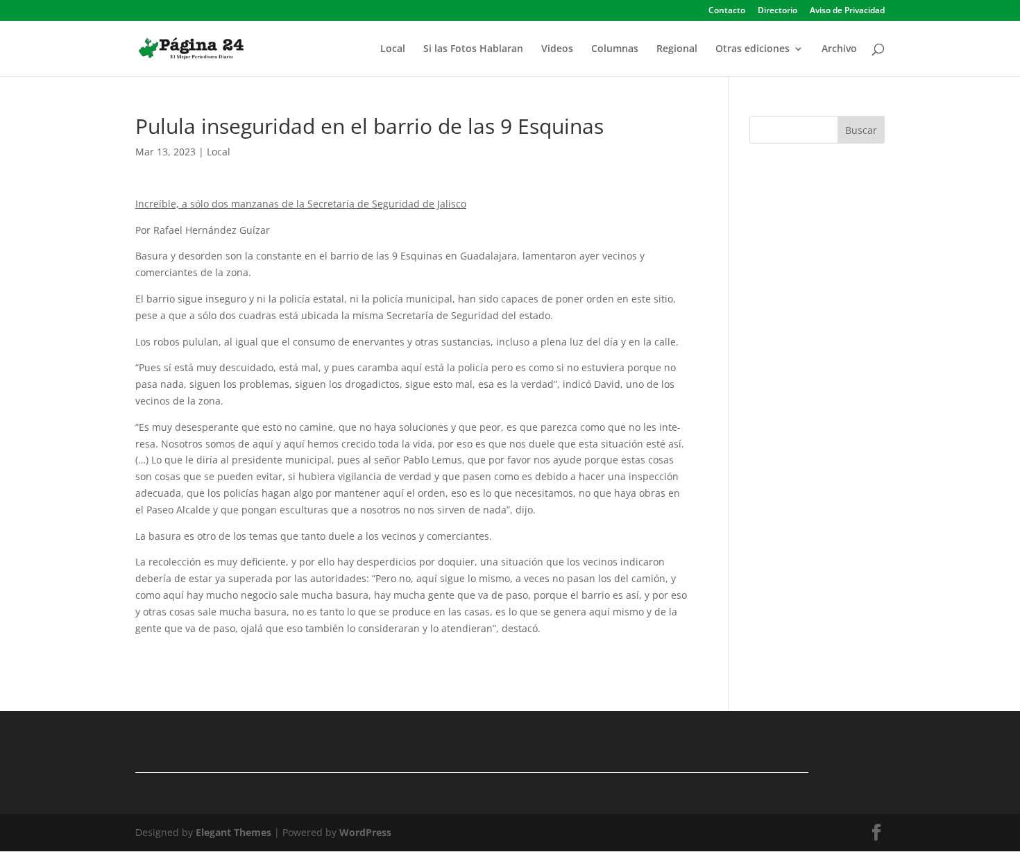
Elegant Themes (233, 832)
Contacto (726, 11)
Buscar (861, 130)
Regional (676, 49)
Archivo (839, 49)
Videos (557, 49)
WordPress (365, 832)
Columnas (614, 49)
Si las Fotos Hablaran (473, 49)
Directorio (777, 11)
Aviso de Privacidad (847, 11)
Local (392, 49)
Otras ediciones (752, 49)
